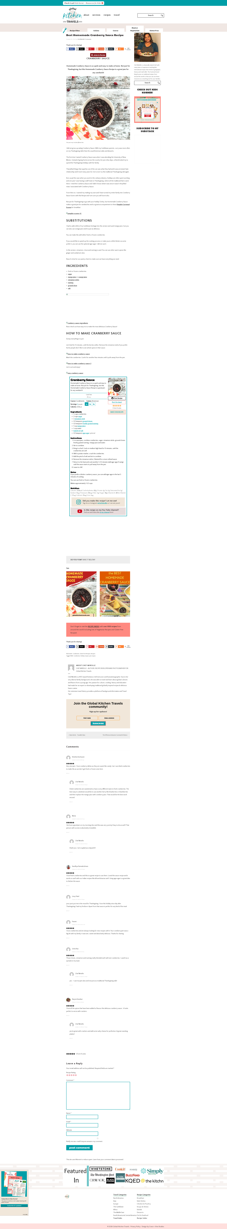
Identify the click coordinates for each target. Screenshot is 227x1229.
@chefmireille (102, 503)
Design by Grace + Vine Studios (153, 1226)
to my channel (105, 512)
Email (68, 1122)
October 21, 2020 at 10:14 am (78, 951)
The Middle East (118, 1212)
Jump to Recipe (99, 55)
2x (90, 404)
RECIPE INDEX (93, 626)
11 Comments (88, 39)
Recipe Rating (71, 1073)
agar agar (86, 433)
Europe (115, 1204)
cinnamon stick (80, 419)
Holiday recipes (85, 656)
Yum (67, 568)
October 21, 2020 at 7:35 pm (81, 1027)
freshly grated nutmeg (90, 424)
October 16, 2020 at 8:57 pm (78, 760)
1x (86, 404)
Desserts (140, 1212)
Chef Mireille (79, 782)
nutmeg (70, 283)
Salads (139, 1210)
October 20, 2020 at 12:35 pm (78, 869)
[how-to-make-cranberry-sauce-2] (78, 363)
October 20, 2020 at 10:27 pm (78, 924)
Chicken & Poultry (144, 1204)
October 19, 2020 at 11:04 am (81, 843)
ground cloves (87, 421)
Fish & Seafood (142, 1215)
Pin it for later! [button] (117, 402)
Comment (70, 1080)
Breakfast (140, 1198)
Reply (68, 773)
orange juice (82, 277)
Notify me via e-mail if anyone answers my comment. (84, 1141)
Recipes (93, 653)
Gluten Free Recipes (85, 653)
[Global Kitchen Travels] (72, 22)
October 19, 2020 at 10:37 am (78, 819)
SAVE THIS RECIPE (116, 412)
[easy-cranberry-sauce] (74, 373)
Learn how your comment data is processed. (108, 1159)
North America (118, 1198)
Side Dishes (141, 1201)
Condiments (76, 653)
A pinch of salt (78, 431)
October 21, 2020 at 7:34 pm (81, 976)
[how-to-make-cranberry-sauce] (78, 354)
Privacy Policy (136, 1226)
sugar (70, 274)
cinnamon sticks (73, 280)
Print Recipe (118, 398)
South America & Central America (124, 1215)
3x (94, 404)
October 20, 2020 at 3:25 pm (78, 899)
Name (68, 1113)
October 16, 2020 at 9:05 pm (81, 784)
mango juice (72, 277)
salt (69, 288)
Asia (114, 1201)
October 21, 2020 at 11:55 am (78, 1002)
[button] (113, 406)
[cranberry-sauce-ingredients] (77, 323)
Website (69, 1130)
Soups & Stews (143, 1207)
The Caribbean (118, 1207)
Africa (115, 1210)
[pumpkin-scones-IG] (73, 213)
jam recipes (92, 656)
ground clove (72, 286)
